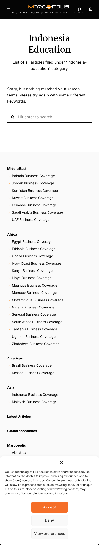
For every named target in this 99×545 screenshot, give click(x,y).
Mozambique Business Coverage (37, 300)
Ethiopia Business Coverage (34, 249)
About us (19, 452)
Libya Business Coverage (32, 278)
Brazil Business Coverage (32, 365)
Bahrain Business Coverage (33, 176)
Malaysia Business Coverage (34, 402)
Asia (10, 387)
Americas (15, 358)
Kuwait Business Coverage (33, 198)
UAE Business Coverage (31, 220)
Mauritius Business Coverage (34, 285)
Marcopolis (16, 445)
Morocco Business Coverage (34, 292)
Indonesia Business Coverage (35, 394)
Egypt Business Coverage (32, 241)
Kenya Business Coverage (32, 271)
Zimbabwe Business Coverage (36, 344)
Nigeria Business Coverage (33, 307)
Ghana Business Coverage (32, 256)
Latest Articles (19, 416)
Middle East (16, 169)
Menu (8, 9)
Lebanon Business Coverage (34, 205)
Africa (12, 234)
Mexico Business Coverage (33, 373)
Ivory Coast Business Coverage (36, 263)
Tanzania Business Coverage (34, 329)
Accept (49, 507)
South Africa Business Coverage (37, 322)
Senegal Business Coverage (34, 314)
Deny (49, 520)
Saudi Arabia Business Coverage (37, 212)
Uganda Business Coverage (34, 336)
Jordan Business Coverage (33, 183)
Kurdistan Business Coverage (35, 190)
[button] (61, 462)
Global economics (22, 431)
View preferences (49, 533)
